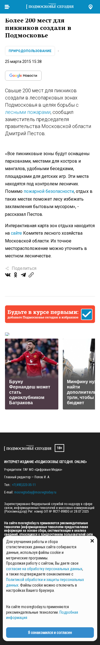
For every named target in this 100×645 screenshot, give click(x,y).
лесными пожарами (28, 112)
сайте (16, 233)
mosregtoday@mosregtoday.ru (35, 492)
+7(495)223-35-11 (24, 485)
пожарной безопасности (49, 191)
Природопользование (30, 51)
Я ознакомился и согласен (50, 632)
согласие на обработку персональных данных (44, 569)
